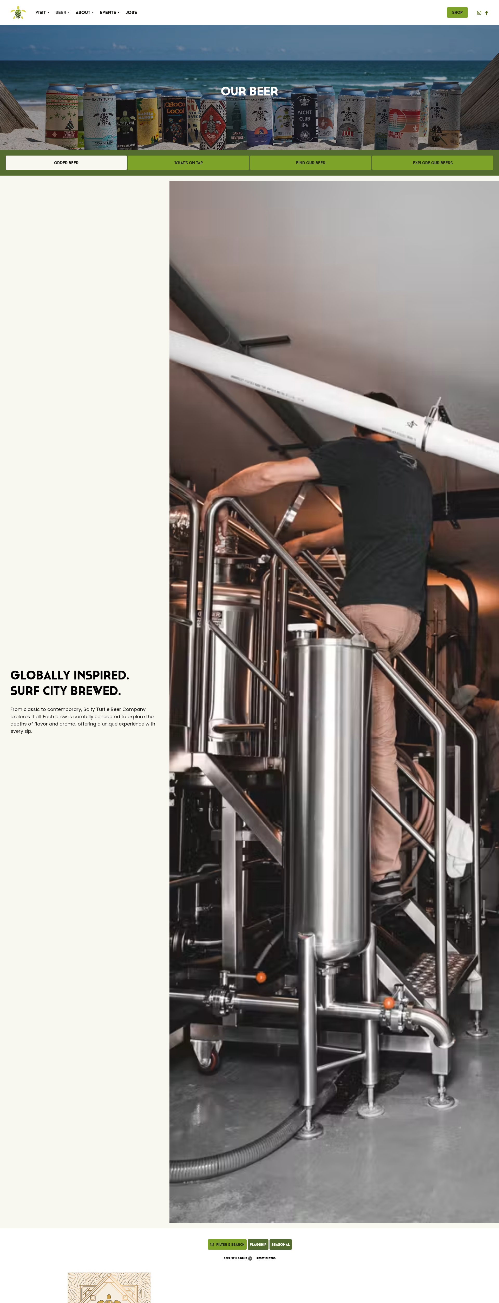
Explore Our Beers (433, 162)
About (83, 12)
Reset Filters (266, 1258)
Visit (40, 12)
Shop (457, 12)
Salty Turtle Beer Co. (18, 12)
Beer (60, 12)
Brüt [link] (243, 1258)
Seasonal (281, 1244)
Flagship (258, 1244)
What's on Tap (188, 162)
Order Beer (66, 162)
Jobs (131, 12)
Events (108, 12)
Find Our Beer (310, 162)
